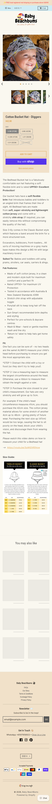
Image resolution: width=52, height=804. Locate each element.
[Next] (49, 84)
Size (7, 127)
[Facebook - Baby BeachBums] (21, 740)
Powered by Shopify (26, 795)
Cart (44, 8)
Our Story (26, 690)
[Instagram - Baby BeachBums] (26, 740)
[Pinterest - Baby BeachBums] (31, 740)
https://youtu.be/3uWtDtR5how (23, 447)
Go (46, 719)
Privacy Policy (26, 700)
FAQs (26, 687)
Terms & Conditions (26, 693)
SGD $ (16, 8)
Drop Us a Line (38, 734)
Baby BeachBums (30, 792)
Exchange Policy (26, 697)
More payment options (26, 168)
